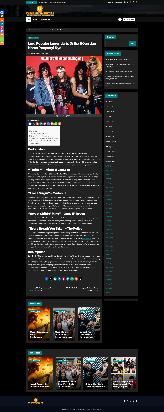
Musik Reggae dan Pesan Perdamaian (118, 59)
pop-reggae (86, 238)
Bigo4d (108, 196)
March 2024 (109, 137)
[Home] (28, 19)
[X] (33, 123)
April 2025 (109, 107)
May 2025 (109, 102)
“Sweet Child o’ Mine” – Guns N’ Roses (44, 138)
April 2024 (109, 132)
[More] (59, 123)
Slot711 (107, 212)
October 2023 (110, 162)
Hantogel (108, 183)
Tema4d (108, 174)
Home (31, 30)
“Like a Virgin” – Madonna (40, 136)
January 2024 (110, 147)
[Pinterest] (44, 123)
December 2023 (111, 152)
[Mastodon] (48, 123)
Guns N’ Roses (71, 218)
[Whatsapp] (56, 123)
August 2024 (110, 112)
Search (110, 37)
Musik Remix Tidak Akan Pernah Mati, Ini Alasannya (62, 336)
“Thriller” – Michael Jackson (40, 134)
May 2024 (109, 127)
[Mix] (52, 123)
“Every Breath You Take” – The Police (44, 141)
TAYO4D (108, 166)
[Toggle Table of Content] (56, 128)
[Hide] (1, 46)
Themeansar (97, 409)
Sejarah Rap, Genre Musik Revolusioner (86, 334)
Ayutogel (108, 179)
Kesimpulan (35, 143)
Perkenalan (34, 131)
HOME (35, 19)
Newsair (88, 409)
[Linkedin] (41, 123)
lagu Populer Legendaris (40, 53)
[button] (137, 19)
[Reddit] (37, 123)
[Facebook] (30, 123)
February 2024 (110, 142)
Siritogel (108, 191)
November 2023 (111, 157)
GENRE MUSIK (45, 19)
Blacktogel (109, 170)
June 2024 (109, 122)
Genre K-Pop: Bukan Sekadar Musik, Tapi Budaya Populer (123, 384)
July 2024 (109, 117)
